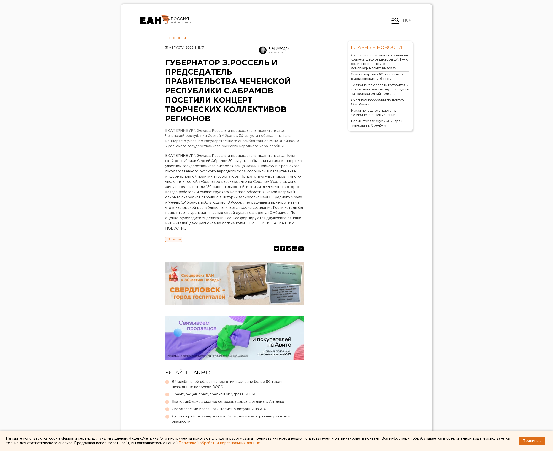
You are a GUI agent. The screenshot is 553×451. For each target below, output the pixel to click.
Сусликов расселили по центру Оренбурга (377, 102)
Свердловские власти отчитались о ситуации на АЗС (219, 409)
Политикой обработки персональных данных (219, 443)
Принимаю (532, 441)
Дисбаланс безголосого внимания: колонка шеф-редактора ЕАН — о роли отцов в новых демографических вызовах (380, 62)
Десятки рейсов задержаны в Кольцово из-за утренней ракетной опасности (231, 419)
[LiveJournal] (301, 248)
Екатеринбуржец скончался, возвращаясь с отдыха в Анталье (228, 401)
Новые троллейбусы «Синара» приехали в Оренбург (376, 123)
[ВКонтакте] (276, 248)
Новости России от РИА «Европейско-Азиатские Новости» (155, 20)
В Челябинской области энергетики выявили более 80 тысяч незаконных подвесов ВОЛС (227, 384)
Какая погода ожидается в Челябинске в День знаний (373, 112)
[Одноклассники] (282, 248)
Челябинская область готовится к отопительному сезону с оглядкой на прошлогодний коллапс (380, 89)
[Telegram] (288, 248)
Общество (174, 239)
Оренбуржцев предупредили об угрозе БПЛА (214, 394)
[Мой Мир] (294, 248)
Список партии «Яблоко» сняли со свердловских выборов (380, 76)
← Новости (175, 38)
